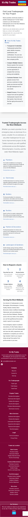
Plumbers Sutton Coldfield (14, 476)
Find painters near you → (9, 237)
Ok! (14, 513)
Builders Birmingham (14, 401)
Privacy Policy (14, 438)
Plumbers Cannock (14, 488)
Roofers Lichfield (14, 494)
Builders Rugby (14, 468)
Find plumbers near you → (9, 170)
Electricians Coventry (14, 408)
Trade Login (14, 383)
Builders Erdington (14, 480)
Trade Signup (14, 386)
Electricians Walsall (14, 453)
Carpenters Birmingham (14, 424)
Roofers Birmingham (14, 403)
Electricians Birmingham (14, 398)
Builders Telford (14, 492)
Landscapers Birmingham (14, 421)
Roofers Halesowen (14, 482)
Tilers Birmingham (14, 429)
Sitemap (14, 375)
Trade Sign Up (22, 4)
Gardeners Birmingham (14, 416)
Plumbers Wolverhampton (14, 406)
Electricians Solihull (14, 478)
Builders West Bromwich (14, 455)
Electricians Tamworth (14, 490)
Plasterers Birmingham (14, 426)
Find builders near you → (9, 203)
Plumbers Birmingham (14, 396)
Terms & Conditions (14, 435)
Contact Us (14, 373)
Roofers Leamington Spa (14, 470)
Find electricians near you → (10, 186)
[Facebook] (2, 364)
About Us (14, 370)
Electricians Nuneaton (14, 466)
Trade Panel (22, 1)
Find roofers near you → (9, 219)
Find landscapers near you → (10, 253)
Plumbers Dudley (14, 451)
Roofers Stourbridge (14, 457)
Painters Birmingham (14, 419)
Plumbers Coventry (14, 464)
